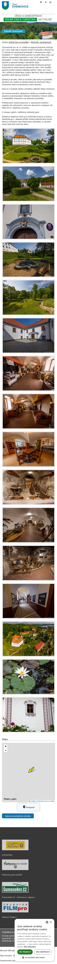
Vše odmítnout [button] (43, 952)
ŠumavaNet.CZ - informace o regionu (18, 897)
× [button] (51, 922)
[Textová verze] (53, 2)
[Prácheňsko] (15, 849)
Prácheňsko (7, 855)
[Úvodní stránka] (40, 2)
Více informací (30, 947)
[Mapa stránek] (50, 2)
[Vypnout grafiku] (45, 2)
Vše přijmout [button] (25, 952)
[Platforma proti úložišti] (15, 869)
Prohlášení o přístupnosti (13, 932)
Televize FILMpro (9, 917)
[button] (34, 957)
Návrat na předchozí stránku (18, 816)
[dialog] (34, 940)
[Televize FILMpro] (15, 911)
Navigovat (30, 807)
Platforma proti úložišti (12, 875)
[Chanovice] (20, 5)
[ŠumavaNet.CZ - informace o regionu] (15, 891)
